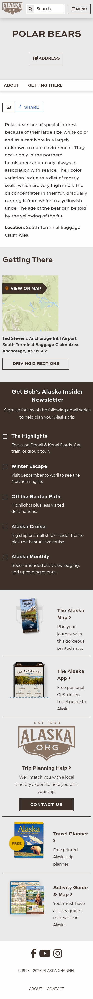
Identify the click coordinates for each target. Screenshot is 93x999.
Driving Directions (36, 364)
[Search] (30, 9)
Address (49, 59)
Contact (55, 989)
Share (31, 108)
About (11, 86)
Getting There (45, 86)
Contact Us (46, 805)
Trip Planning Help (45, 768)
